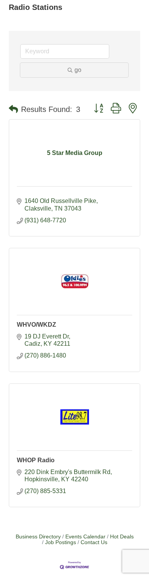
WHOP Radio (36, 460)
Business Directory (38, 537)
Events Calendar (85, 537)
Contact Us (94, 542)
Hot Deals (122, 537)
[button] (13, 109)
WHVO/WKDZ (36, 324)
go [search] (77, 70)
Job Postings (60, 542)
